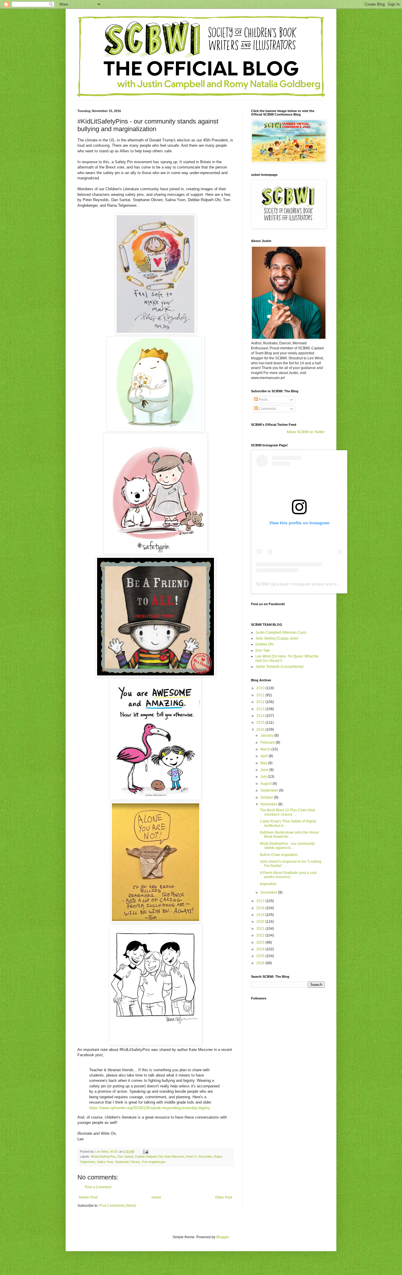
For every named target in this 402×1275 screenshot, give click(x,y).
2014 (260, 716)
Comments (267, 409)
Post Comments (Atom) (117, 1206)
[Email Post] (145, 1151)
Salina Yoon (105, 1162)
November (269, 804)
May (264, 763)
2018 (260, 908)
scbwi (281, 584)
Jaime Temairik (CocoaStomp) (279, 667)
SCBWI (262, 584)
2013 (260, 709)
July (264, 777)
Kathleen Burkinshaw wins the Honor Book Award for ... (289, 834)
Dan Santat (125, 1156)
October (267, 797)
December (269, 892)
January (267, 735)
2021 (260, 929)
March (265, 749)
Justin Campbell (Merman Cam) (280, 632)
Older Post (223, 1197)
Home (156, 1197)
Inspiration (268, 884)
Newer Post (88, 1197)
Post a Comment (98, 1187)
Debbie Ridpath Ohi (149, 1156)
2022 (260, 935)
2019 (260, 915)
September (269, 790)
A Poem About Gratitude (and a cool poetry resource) (288, 875)
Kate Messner (174, 1156)
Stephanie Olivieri (127, 1162)
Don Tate (262, 650)
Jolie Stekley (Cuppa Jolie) (276, 638)
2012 (260, 702)
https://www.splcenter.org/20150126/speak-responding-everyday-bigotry (149, 1108)
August (266, 784)
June (264, 770)
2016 (260, 729)
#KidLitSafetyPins (103, 1156)
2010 (260, 688)
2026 (260, 963)
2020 (260, 921)
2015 (260, 722)
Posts (263, 400)
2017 (260, 901)
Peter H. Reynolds (199, 1156)
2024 (260, 949)
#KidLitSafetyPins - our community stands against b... (287, 846)
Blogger (222, 1237)
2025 (260, 956)
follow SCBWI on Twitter (306, 432)
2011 (260, 695)
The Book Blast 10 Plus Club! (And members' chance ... (287, 812)
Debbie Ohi (264, 644)
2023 (260, 942)
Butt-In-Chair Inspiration (279, 855)
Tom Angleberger (154, 1162)
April (264, 756)
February (268, 742)
